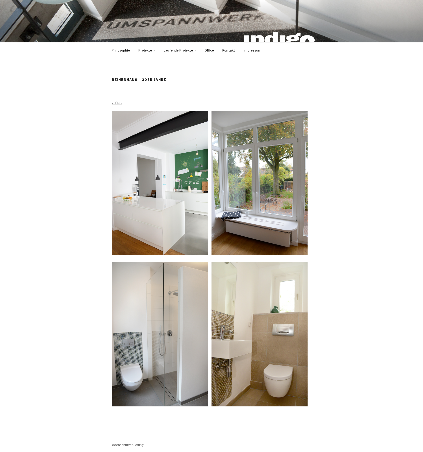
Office (209, 50)
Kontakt (228, 50)
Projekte (145, 50)
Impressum (252, 50)
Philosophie (120, 50)
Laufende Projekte (178, 50)
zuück (117, 103)
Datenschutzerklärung (127, 445)
